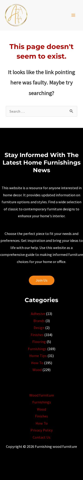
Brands (39, 320)
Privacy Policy (41, 430)
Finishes (37, 334)
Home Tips (38, 355)
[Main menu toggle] (73, 15)
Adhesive (38, 313)
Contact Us (41, 437)
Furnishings (37, 348)
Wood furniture (41, 395)
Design (39, 327)
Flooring (39, 341)
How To (37, 362)
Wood (37, 369)
